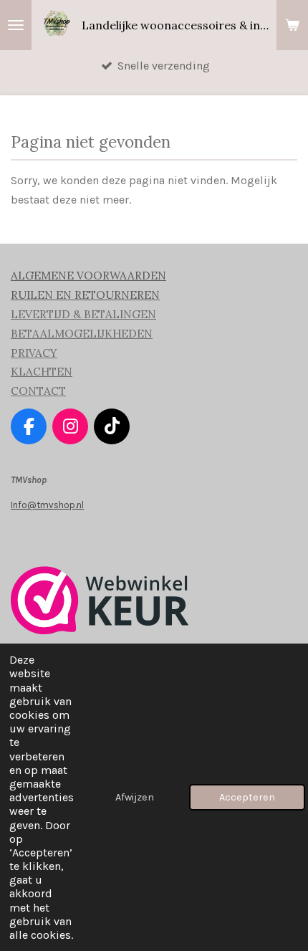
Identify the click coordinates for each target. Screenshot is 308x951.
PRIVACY (34, 353)
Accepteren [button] (247, 797)
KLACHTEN (41, 371)
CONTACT (38, 391)
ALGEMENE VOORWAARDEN (88, 275)
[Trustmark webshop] (100, 631)
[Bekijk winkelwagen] (292, 25)
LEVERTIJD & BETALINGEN (83, 314)
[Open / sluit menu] (16, 25)
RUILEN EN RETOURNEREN (85, 295)
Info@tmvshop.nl (47, 505)
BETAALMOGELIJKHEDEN (82, 333)
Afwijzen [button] (134, 797)
